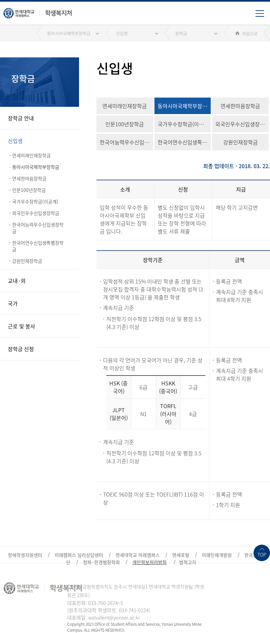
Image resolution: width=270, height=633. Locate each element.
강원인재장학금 (27, 260)
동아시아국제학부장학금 (69, 33)
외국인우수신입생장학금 (35, 213)
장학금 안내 (21, 118)
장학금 (181, 33)
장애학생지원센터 (25, 555)
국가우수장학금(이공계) (35, 201)
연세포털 (180, 555)
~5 (120, 603)
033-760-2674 (103, 603)
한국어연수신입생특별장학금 (38, 246)
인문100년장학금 (29, 190)
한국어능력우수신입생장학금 (38, 227)
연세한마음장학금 (29, 178)
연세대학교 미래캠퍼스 (138, 555)
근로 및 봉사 (21, 326)
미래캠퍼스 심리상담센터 (79, 555)
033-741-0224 (133, 610)
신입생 (122, 33)
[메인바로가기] (37, 11)
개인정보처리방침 (149, 562)
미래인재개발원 (217, 555)
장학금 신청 (21, 349)
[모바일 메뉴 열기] (263, 15)
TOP (261, 554)
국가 (13, 303)
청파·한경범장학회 (101, 562)
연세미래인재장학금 (31, 155)
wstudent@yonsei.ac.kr (114, 617)
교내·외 (17, 281)
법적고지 (187, 562)
